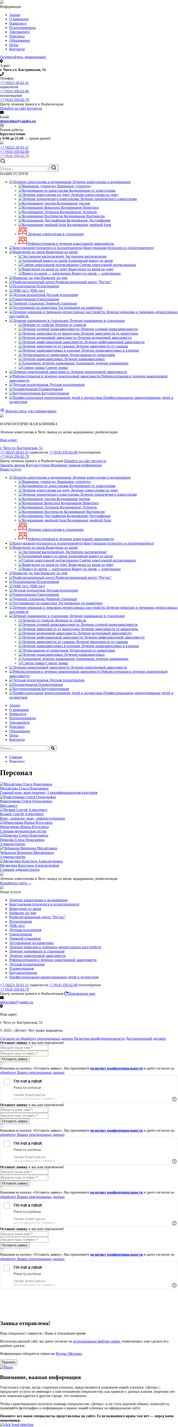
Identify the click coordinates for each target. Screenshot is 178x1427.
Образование (19, 40)
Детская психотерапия (26, 964)
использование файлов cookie (96, 1341)
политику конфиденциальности (116, 1068)
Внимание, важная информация (76, 465)
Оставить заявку (15, 1059)
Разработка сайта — (16, 883)
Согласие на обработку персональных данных (36, 1038)
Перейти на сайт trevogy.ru (21, 108)
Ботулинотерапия (23, 973)
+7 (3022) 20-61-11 (14, 83)
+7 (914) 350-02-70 (14, 100)
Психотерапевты (22, 28)
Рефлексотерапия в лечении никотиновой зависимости (53, 960)
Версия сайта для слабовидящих (31, 411)
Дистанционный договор (146, 1038)
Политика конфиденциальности (99, 1038)
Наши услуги (10, 469)
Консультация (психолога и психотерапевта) (44, 904)
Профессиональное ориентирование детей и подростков (54, 977)
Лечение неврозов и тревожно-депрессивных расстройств (55, 947)
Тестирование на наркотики (31, 943)
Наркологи (17, 23)
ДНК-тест (17, 926)
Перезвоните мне (81, 994)
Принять (9, 1362)
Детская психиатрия (25, 930)
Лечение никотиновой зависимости (37, 956)
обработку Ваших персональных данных (32, 1072)
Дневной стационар (25, 938)
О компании (19, 19)
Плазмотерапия (21, 968)
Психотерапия (20, 921)
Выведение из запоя (25, 909)
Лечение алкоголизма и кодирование (38, 900)
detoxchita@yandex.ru (18, 121)
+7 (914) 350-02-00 (14, 91)
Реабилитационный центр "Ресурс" (37, 917)
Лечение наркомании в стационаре (37, 951)
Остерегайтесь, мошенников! (23, 57)
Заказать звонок (25, 465)
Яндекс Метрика (69, 1354)
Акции (14, 15)
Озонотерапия (20, 934)
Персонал (17, 36)
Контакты (17, 49)
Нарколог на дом (22, 913)
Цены (13, 45)
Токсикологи (19, 32)
